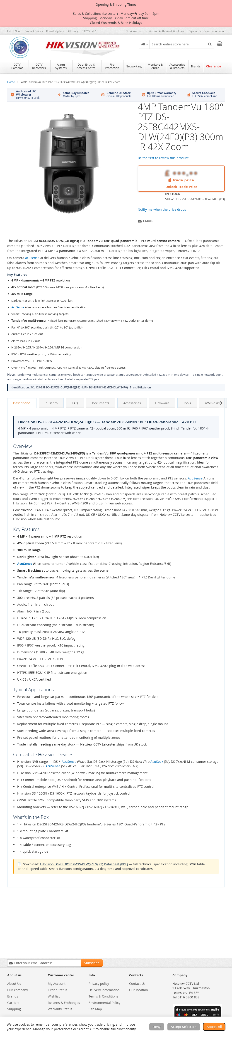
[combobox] (144, 44)
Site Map (95, 1009)
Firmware (162, 403)
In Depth (51, 403)
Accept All (214, 1027)
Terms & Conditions (103, 996)
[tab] (21, 403)
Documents (100, 403)
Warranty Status (60, 1009)
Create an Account (214, 31)
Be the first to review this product (163, 158)
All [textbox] (143, 44)
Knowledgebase (55, 31)
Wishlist (54, 996)
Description (22, 403)
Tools (187, 403)
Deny (157, 1027)
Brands (12, 996)
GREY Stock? (89, 31)
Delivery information (104, 990)
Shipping (14, 1009)
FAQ (75, 403)
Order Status (57, 990)
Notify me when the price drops (162, 209)
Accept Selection (183, 1027)
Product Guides (34, 31)
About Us (14, 983)
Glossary (73, 31)
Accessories (132, 403)
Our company (17, 990)
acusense (32, 258)
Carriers (13, 1002)
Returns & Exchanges (64, 1002)
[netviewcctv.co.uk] (19, 48)
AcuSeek (156, 761)
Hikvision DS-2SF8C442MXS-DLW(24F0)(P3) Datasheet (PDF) (84, 864)
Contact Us (137, 983)
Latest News (14, 31)
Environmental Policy (104, 1002)
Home (11, 82)
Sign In (193, 31)
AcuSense (17, 307)
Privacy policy (99, 983)
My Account (56, 983)
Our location (138, 990)
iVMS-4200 (213, 403)
